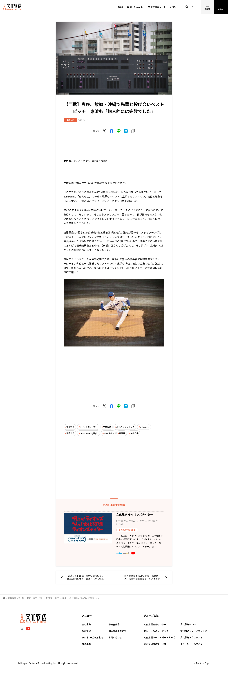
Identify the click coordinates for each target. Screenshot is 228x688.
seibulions (144, 426)
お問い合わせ (115, 637)
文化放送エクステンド (191, 637)
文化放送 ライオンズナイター (134, 514)
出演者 (120, 7)
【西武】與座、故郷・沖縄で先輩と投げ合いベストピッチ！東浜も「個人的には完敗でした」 (63, 598)
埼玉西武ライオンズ (125, 426)
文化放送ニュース (157, 7)
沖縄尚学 (134, 433)
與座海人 (70, 433)
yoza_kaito (109, 433)
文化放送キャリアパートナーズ (159, 637)
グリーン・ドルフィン (191, 643)
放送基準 (86, 643)
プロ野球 (107, 426)
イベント (173, 7)
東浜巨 (122, 433)
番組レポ (70, 120)
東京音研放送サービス (155, 643)
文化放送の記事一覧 (16, 598)
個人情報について (117, 630)
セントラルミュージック (156, 630)
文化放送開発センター (155, 624)
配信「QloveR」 (135, 7)
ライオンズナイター (89, 426)
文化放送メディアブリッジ (193, 630)
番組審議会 (114, 624)
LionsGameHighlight (89, 433)
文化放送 (70, 426)
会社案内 (86, 624)
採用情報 (86, 630)
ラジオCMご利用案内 (92, 637)
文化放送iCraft (188, 624)
